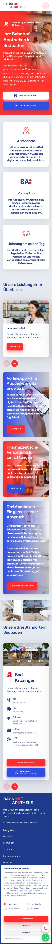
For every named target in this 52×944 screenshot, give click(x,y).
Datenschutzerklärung (13, 939)
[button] (14, 363)
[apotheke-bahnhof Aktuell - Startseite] (15, 6)
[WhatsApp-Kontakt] (46, 937)
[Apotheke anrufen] (46, 928)
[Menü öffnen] (45, 5)
